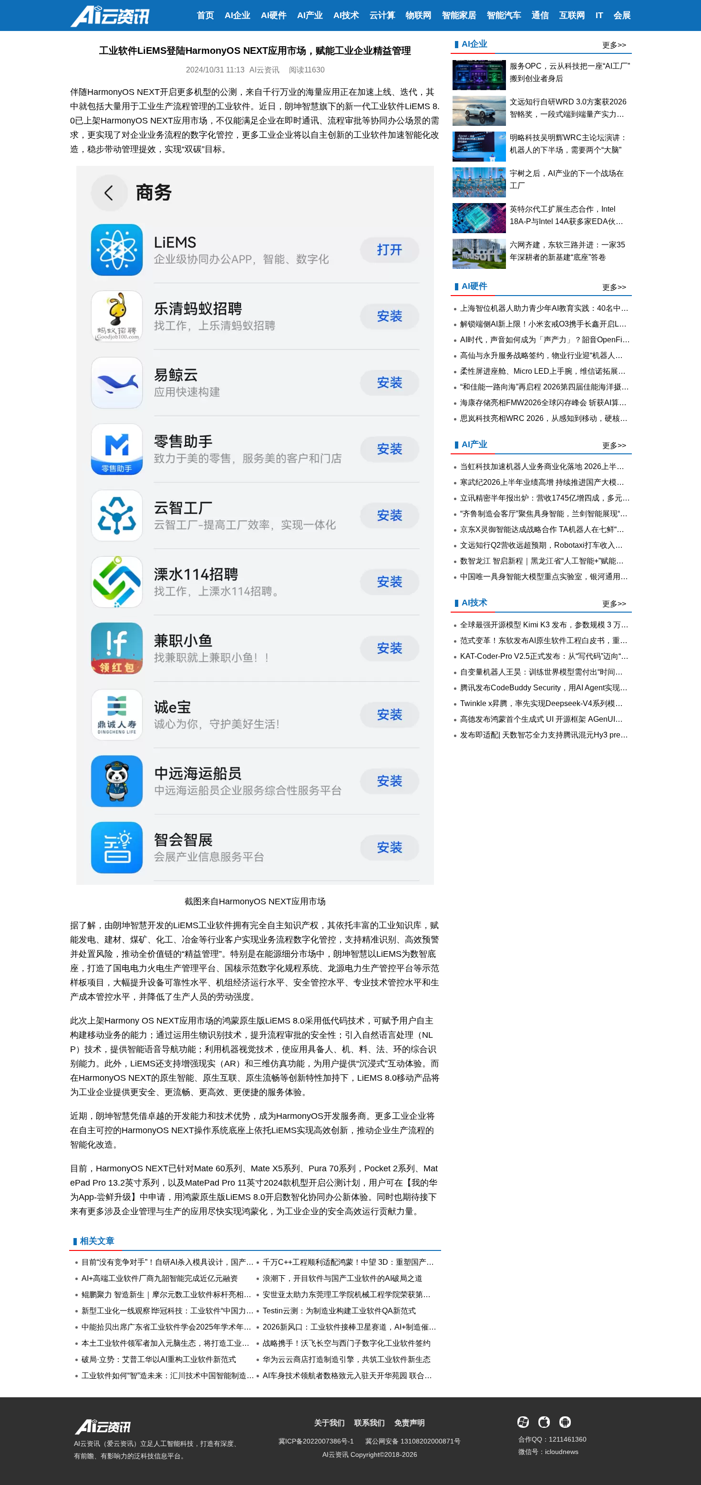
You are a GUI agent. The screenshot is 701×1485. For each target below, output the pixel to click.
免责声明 (409, 1423)
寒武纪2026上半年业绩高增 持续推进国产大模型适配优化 (557, 482)
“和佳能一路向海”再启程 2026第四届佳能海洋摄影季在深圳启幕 (567, 387)
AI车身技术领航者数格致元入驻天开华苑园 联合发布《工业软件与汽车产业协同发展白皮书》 (420, 1376)
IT (599, 15)
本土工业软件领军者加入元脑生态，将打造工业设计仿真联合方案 (192, 1343)
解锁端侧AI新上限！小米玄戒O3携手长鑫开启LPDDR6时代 (560, 324)
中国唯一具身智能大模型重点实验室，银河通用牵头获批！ (559, 577)
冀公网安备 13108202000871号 (413, 1441)
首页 (205, 15)
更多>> (614, 45)
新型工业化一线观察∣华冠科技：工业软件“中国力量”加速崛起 (184, 1311)
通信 (540, 15)
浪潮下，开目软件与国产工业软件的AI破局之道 (343, 1278)
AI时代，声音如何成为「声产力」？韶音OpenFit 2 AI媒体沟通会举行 (576, 340)
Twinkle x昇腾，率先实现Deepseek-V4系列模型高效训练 (556, 703)
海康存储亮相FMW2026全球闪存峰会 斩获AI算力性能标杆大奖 (566, 403)
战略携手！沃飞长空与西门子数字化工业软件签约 (347, 1343)
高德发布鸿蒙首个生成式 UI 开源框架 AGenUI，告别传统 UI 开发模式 (577, 719)
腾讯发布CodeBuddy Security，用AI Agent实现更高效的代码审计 (570, 688)
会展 (622, 15)
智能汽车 (504, 15)
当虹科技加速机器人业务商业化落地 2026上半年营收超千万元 (565, 466)
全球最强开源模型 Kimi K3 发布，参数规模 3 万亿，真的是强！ (567, 625)
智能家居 (459, 15)
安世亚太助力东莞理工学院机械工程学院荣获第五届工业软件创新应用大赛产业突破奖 (408, 1294)
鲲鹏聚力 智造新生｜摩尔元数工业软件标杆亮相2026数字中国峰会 (194, 1294)
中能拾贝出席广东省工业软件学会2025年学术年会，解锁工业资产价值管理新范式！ (224, 1327)
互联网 (572, 15)
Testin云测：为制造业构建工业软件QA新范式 (339, 1311)
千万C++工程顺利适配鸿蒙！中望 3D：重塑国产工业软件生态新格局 (379, 1262)
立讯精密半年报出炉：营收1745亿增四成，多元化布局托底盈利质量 (575, 498)
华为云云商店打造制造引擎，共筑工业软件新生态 (347, 1359)
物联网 (419, 15)
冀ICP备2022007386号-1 (316, 1441)
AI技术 (346, 15)
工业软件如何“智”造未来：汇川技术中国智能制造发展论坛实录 (187, 1376)
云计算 (382, 15)
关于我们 (329, 1423)
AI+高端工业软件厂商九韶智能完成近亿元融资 (160, 1278)
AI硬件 (274, 15)
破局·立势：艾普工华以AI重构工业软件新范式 (159, 1359)
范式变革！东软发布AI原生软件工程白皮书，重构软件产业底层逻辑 (574, 640)
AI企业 (237, 15)
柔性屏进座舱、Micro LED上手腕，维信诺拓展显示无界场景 (562, 371)
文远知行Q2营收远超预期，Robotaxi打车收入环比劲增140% (562, 545)
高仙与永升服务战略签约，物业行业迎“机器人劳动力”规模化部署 (569, 355)
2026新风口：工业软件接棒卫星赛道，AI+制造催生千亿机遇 (365, 1327)
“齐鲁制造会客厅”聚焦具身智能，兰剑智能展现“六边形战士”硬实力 (571, 514)
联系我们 (369, 1423)
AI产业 (310, 15)
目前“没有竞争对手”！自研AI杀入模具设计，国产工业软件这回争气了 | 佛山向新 (216, 1262)
